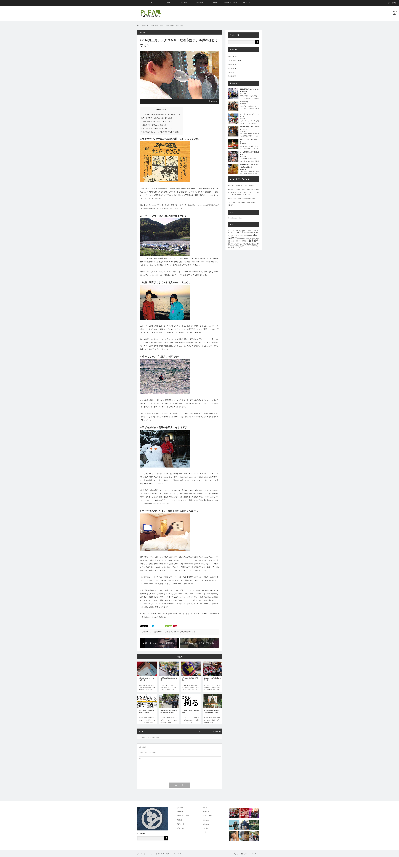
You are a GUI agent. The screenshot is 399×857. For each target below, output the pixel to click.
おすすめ (231, 230)
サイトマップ (177, 854)
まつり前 (246, 230)
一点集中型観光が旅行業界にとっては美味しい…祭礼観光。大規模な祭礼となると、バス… (249, 161)
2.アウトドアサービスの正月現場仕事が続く (156, 118)
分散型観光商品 (241, 238)
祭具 (248, 244)
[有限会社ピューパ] (151, 13)
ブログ (168, 3)
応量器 (243, 241)
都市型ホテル (187, 632)
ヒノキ (234, 235)
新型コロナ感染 (171, 632)
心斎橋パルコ (237, 241)
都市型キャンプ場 (235, 247)
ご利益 (236, 230)
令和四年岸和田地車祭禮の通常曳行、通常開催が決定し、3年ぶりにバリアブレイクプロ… (249, 136)
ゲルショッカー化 (248, 232)
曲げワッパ (233, 243)
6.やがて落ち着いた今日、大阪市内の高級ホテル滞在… (160, 132)
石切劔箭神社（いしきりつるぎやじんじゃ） (243, 244)
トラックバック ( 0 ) (204, 731)
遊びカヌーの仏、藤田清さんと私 (249, 141)
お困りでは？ (199, 3)
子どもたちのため (233, 60)
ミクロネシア (239, 235)
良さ (255, 244)
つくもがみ (241, 230)
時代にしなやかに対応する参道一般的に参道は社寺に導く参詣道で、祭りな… (212, 720)
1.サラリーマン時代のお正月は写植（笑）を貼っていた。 (161, 114)
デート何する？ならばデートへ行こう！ (249, 115)
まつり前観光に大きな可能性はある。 (249, 153)
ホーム (153, 3)
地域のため (214, 101)
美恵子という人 (244, 101)
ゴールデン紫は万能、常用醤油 (190, 679)
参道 (247, 238)
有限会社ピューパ (246, 854)
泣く (241, 243)
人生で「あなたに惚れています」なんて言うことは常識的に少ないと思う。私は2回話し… (249, 108)
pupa (150, 632)
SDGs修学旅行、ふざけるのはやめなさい (249, 90)
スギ (231, 235)
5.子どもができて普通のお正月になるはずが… (157, 128)
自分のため (231, 68)
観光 (233, 246)
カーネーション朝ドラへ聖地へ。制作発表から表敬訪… (169, 711)
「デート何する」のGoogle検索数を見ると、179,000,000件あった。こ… (249, 123)
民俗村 (238, 243)
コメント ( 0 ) (217, 731)
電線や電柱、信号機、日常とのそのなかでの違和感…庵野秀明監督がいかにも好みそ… (147, 688)
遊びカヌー (247, 246)
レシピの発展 (246, 235)
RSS (145, 854)
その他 (230, 72)
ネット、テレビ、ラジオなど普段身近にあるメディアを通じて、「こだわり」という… (190, 720)
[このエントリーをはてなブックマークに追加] (153, 627)
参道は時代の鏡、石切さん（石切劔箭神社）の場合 (211, 711)
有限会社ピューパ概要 (230, 3)
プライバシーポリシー (164, 854)
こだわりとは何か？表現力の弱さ (190, 711)
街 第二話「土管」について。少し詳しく (147, 679)
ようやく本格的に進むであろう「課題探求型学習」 (242, 202)
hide (165, 109)
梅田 (253, 198)
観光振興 (242, 246)
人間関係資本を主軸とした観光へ (169, 679)
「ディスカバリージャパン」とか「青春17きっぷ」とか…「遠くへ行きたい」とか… (169, 688)
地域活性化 (251, 238)
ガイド (240, 232)
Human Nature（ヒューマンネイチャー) (239, 198)
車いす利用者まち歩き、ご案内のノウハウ (249, 128)
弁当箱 (232, 241)
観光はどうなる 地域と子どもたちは (212, 679)
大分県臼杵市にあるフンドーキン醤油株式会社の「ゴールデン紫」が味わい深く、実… (190, 688)
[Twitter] (138, 854)
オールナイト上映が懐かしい (236, 185)
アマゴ (250, 230)
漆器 (244, 243)
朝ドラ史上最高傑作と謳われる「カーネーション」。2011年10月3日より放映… (169, 720)
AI (228, 230)
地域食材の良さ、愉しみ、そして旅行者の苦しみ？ (249, 166)
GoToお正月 (180, 632)
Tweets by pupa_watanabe (235, 218)
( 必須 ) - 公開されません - (148, 752)
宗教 (229, 241)
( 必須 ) (142, 747)
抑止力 (247, 241)
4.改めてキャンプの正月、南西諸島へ (154, 125)
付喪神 (252, 235)
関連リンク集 (180, 824)
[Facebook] (141, 854)
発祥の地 (248, 243)
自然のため (231, 64)
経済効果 (251, 244)
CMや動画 (184, 3)
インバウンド (233, 232)
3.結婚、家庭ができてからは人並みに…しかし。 (158, 121)
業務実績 (215, 3)
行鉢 (231, 246)
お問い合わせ (246, 3)
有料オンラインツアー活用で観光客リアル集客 (147, 711)
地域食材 (256, 238)
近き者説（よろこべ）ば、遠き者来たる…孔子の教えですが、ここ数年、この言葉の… (212, 688)
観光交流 (237, 246)
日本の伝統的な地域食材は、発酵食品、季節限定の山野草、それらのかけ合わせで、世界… (249, 174)
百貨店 (252, 243)
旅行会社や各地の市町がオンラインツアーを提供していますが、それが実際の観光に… (147, 720)
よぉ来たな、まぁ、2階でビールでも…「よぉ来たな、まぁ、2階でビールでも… (249, 148)
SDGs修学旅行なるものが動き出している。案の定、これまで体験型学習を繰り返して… (249, 98)
